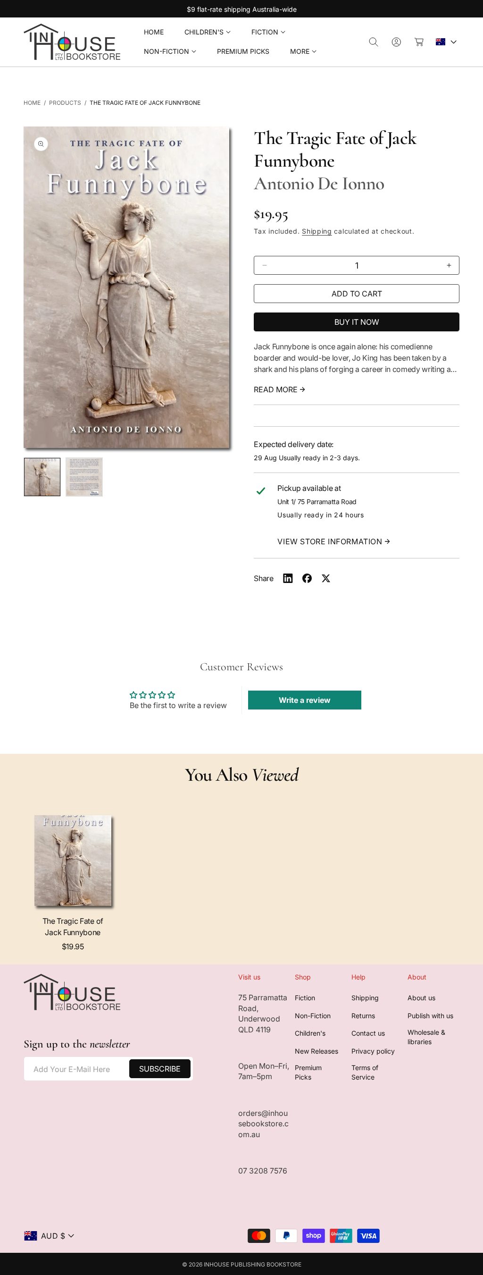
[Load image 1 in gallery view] (42, 477)
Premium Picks (308, 1072)
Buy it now (356, 322)
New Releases (316, 1051)
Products (65, 102)
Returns (363, 1016)
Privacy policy (373, 1051)
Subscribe (160, 1068)
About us (421, 998)
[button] (207, 32)
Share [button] (263, 578)
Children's (310, 1033)
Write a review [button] (305, 700)
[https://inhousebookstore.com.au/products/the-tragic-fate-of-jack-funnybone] (288, 578)
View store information (329, 541)
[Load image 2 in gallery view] (84, 477)
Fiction (305, 998)
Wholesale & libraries (426, 1037)
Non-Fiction (313, 1016)
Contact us (368, 1033)
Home (32, 102)
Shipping (317, 231)
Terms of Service (364, 1072)
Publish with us (430, 1016)
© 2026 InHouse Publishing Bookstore (241, 1264)
